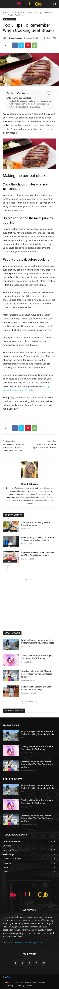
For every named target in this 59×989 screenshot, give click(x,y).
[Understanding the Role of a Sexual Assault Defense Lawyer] (11, 691)
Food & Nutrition (25, 12)
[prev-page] (4, 567)
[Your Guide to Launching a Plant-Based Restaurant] (11, 526)
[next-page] (9, 567)
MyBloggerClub (11, 977)
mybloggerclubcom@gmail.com (28, 942)
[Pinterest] (28, 45)
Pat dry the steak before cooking (26, 107)
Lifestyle (13, 12)
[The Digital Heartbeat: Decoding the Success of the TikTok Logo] (11, 660)
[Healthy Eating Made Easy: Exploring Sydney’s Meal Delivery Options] (11, 541)
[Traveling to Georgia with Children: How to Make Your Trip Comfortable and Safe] (11, 675)
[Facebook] (15, 45)
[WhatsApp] (34, 45)
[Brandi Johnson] (5, 38)
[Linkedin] (29, 963)
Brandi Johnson (15, 38)
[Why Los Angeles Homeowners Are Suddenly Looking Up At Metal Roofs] (11, 644)
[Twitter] (21, 45)
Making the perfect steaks (20, 98)
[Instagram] (22, 963)
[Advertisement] (29, 599)
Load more (28, 701)
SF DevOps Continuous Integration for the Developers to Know (13, 447)
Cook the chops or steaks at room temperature (31, 101)
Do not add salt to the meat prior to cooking (30, 104)
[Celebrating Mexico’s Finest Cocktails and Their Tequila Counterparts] (11, 556)
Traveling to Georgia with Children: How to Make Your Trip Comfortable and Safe (37, 674)
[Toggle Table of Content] (48, 93)
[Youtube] (43, 963)
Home (5, 12)
